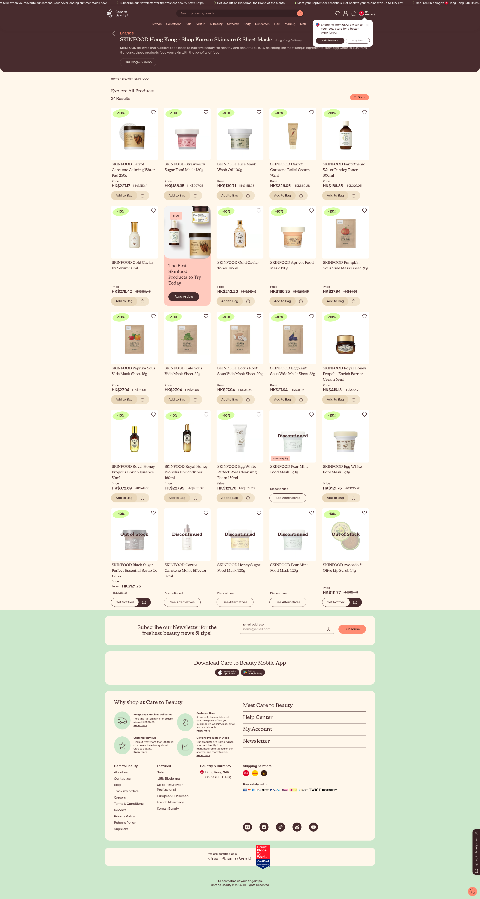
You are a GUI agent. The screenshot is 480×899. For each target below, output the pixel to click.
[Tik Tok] (280, 827)
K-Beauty (216, 24)
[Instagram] (247, 827)
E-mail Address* (253, 624)
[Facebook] (264, 827)
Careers (120, 797)
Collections (173, 24)
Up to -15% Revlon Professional (170, 787)
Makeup (290, 24)
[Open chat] (472, 891)
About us (121, 772)
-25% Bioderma (168, 778)
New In (201, 24)
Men (303, 24)
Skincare (233, 24)
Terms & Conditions (128, 804)
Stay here (357, 40)
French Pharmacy (170, 802)
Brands (157, 24)
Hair (277, 24)
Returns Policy (125, 823)
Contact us (122, 778)
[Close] (476, 832)
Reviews (120, 810)
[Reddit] (297, 827)
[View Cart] (354, 13)
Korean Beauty (168, 808)
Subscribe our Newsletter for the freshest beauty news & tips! (162, 3)
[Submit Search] (300, 13)
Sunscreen (262, 24)
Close (367, 25)
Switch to (330, 40)
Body (246, 24)
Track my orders (126, 791)
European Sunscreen (172, 796)
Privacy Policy (124, 816)
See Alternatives (288, 498)
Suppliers (121, 829)
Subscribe (352, 629)
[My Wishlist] (337, 13)
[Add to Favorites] (153, 112)
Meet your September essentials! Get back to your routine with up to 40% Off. (350, 3)
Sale (188, 24)
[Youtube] (313, 827)
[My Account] (346, 13)
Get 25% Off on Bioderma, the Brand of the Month (251, 3)
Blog (117, 785)
